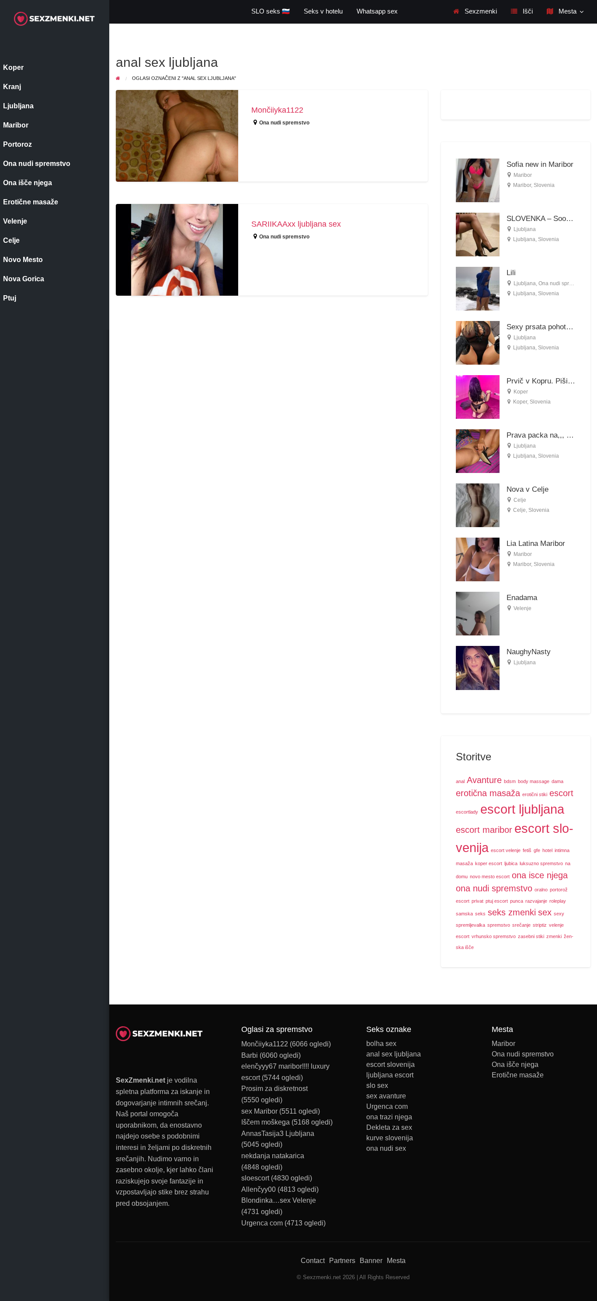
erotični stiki (534, 794)
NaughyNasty (529, 652)
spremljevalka (470, 925)
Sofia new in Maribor (540, 164)
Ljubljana (525, 229)
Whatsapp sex (377, 11)
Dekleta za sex (389, 1127)
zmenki (554, 936)
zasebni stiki (531, 936)
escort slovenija (390, 1064)
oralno (541, 889)
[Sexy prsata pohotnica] (478, 342)
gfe (537, 850)
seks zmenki (512, 912)
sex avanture (386, 1096)
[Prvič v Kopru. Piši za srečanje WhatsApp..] (478, 396)
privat (477, 901)
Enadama (522, 598)
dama (557, 781)
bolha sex (381, 1043)
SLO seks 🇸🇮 (270, 11)
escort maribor (484, 830)
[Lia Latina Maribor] (478, 559)
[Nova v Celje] (478, 504)
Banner (371, 1260)
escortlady (467, 811)
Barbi (249, 1055)
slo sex (377, 1085)
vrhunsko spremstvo (494, 936)
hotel (547, 850)
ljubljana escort (389, 1075)
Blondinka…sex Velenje (278, 1200)
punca (516, 901)
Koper (521, 392)
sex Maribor (259, 1111)
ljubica (510, 863)
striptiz (540, 925)
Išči (527, 11)
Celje (520, 500)
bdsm (510, 781)
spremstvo (498, 925)
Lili (511, 273)
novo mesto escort (490, 876)
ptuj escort (497, 901)
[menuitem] (475, 11)
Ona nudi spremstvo (284, 123)
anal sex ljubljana (393, 1054)
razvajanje (536, 901)
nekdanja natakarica (272, 1156)
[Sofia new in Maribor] (478, 180)
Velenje (522, 608)
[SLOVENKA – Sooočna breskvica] (478, 234)
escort (561, 793)
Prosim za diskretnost (274, 1088)
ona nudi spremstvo (494, 888)
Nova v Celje (527, 489)
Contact (313, 1260)
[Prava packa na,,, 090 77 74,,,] (478, 450)
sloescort (255, 1178)
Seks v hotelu (323, 11)
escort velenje (506, 850)
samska (464, 913)
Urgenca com (262, 1223)
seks (480, 913)
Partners (342, 1260)
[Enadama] (478, 613)
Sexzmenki (480, 11)
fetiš (527, 850)
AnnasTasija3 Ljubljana (277, 1133)
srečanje (521, 925)
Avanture (484, 780)
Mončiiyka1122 (277, 110)
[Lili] (478, 288)
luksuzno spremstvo (541, 863)
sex (545, 912)
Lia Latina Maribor (536, 543)
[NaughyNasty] (478, 667)
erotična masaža (488, 793)
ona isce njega (540, 875)
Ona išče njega (515, 1064)
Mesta (566, 11)
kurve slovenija (389, 1138)
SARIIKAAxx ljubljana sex (296, 224)
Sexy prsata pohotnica (543, 327)
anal (460, 781)
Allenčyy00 (258, 1189)
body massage (533, 781)
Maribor (523, 175)
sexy (559, 913)
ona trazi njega (389, 1117)
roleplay (557, 901)
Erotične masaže (518, 1075)
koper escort (488, 863)
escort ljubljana (522, 809)
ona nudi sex (386, 1148)
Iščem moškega (265, 1122)
